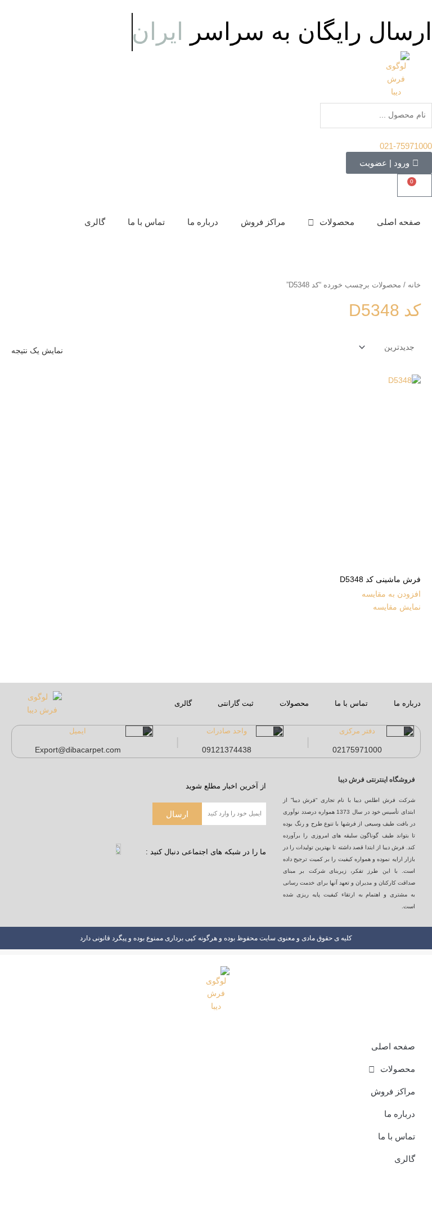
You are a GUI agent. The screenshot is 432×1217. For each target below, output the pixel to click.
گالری (94, 222)
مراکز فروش (263, 222)
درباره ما (202, 222)
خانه (414, 285)
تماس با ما (146, 222)
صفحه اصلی (399, 222)
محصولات (337, 222)
